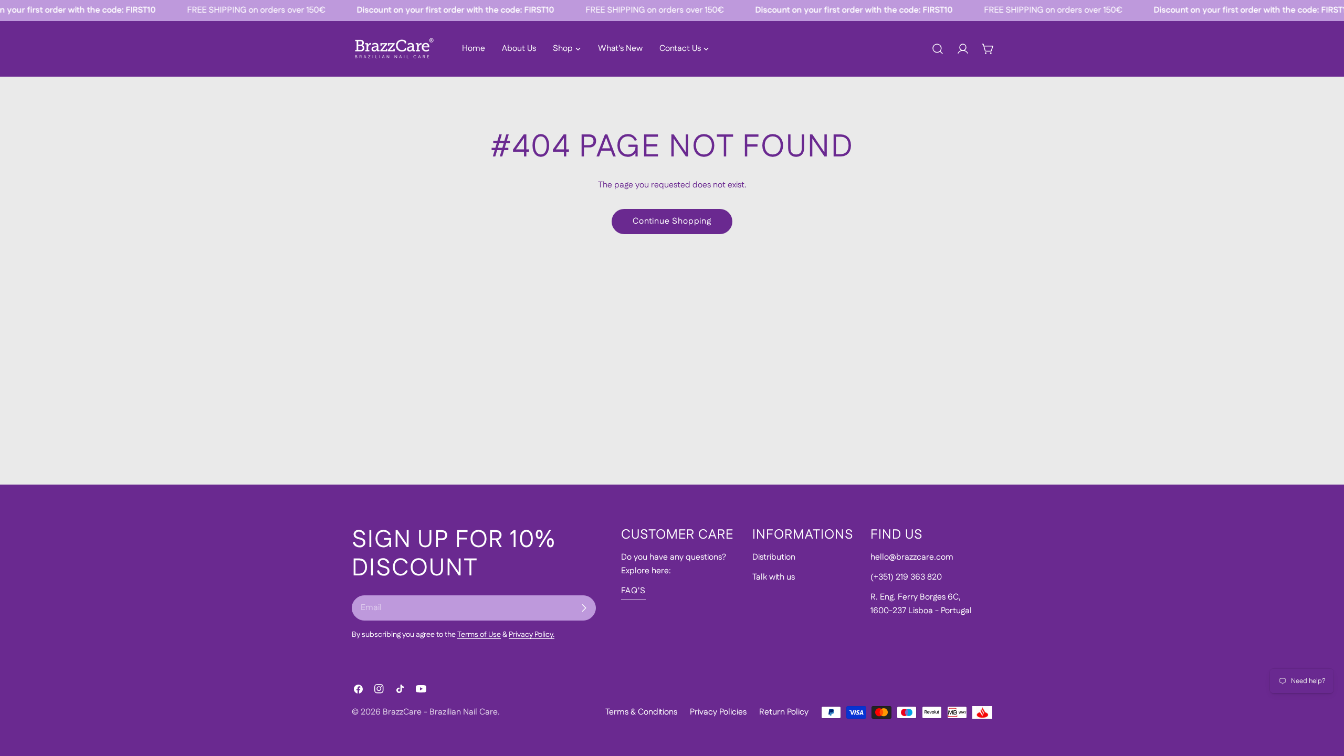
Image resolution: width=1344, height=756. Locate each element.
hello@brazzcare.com (911, 557)
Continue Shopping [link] (672, 221)
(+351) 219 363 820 (906, 577)
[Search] (937, 48)
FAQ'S (633, 591)
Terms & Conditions (641, 712)
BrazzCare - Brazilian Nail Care (440, 712)
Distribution (773, 557)
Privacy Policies (718, 712)
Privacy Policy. (531, 634)
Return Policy (783, 712)
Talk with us (773, 577)
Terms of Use (479, 634)
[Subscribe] (584, 608)
